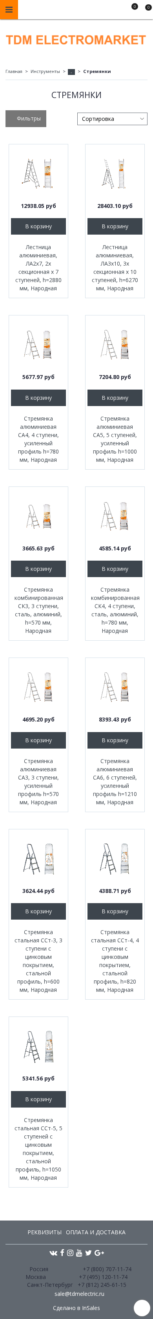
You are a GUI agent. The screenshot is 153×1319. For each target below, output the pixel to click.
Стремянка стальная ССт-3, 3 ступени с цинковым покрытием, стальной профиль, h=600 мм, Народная (38, 960)
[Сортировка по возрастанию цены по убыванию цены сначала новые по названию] (112, 119)
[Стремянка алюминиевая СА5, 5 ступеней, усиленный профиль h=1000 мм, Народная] (115, 345)
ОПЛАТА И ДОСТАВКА (96, 1232)
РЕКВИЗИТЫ (44, 1232)
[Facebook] (62, 1252)
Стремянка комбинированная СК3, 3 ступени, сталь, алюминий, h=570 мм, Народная (38, 610)
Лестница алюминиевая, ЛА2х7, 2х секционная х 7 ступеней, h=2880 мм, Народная (38, 267)
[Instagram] (70, 1252)
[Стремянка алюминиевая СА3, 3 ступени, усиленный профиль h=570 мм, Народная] (38, 687)
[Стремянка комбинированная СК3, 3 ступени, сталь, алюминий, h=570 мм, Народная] (38, 516)
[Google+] (99, 1252)
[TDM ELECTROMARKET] (76, 38)
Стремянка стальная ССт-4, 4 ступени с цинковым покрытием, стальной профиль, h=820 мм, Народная (115, 960)
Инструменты (45, 71)
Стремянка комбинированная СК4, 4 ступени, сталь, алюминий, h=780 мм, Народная (115, 610)
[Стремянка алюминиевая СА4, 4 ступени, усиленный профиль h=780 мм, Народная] (38, 345)
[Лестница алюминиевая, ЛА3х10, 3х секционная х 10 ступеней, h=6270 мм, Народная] (115, 174)
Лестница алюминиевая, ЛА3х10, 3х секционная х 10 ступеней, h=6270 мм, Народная (115, 267)
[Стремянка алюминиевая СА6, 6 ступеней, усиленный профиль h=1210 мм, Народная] (115, 687)
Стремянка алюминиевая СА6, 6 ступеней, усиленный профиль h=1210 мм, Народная (115, 781)
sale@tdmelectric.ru (79, 1293)
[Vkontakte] (53, 1252)
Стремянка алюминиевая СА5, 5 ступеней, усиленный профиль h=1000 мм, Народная (115, 439)
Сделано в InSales (76, 1308)
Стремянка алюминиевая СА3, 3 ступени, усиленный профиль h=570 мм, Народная (38, 781)
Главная (13, 71)
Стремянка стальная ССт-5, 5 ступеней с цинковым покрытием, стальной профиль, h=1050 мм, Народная (38, 1148)
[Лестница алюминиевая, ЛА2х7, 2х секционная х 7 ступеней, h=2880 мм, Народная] (38, 174)
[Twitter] (88, 1252)
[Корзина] (145, 11)
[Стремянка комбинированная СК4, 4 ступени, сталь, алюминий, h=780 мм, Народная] (115, 516)
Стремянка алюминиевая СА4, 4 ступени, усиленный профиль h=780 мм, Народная (38, 439)
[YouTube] (79, 1252)
